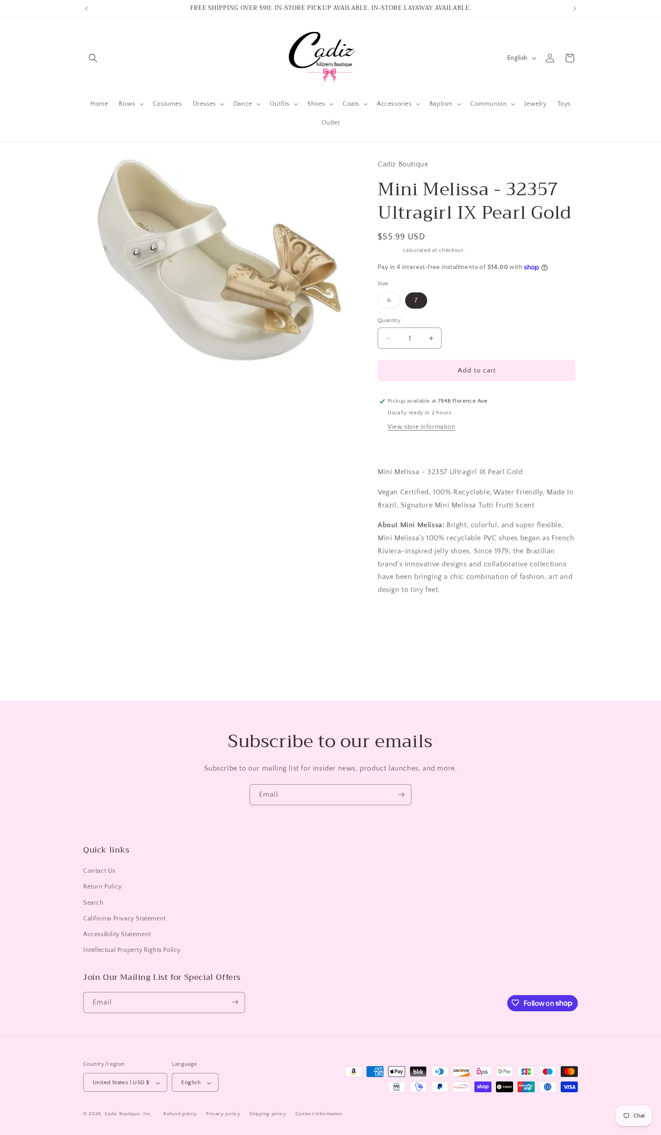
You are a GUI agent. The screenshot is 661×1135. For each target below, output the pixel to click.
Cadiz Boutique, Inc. (129, 1114)
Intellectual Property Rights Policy (132, 950)
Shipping (390, 250)
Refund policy (180, 1114)
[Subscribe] (401, 794)
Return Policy (102, 887)
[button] (93, 58)
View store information (421, 427)
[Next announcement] (575, 8)
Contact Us (99, 871)
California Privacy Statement (124, 918)
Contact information (318, 1114)
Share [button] (395, 617)
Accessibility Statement (117, 934)
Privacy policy (223, 1114)
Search (93, 902)
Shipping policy (267, 1114)
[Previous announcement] (86, 8)
